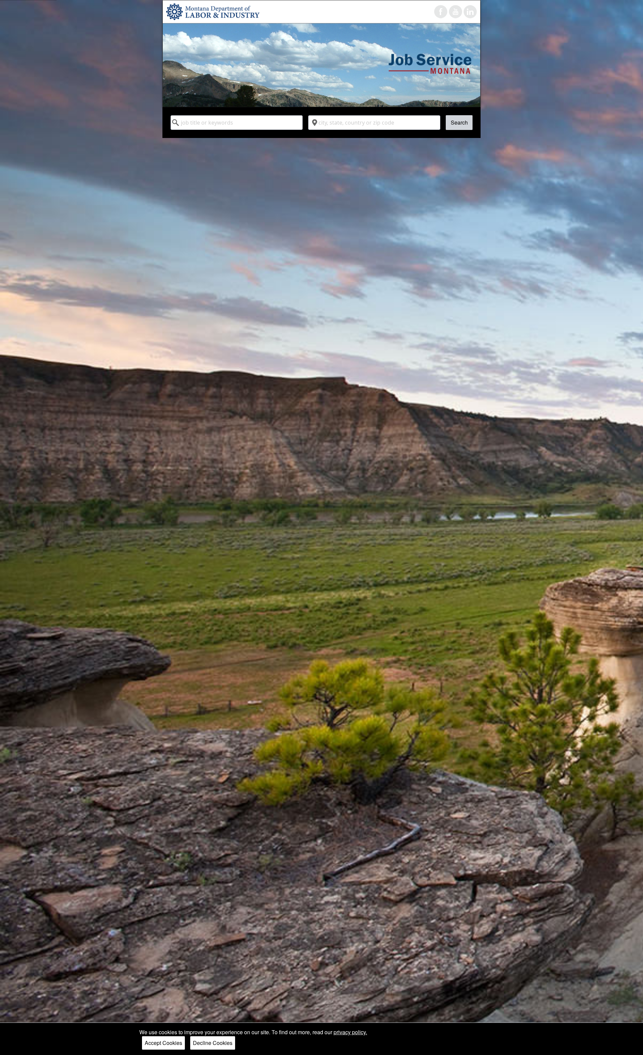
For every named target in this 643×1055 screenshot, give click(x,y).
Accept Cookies (163, 1043)
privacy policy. (350, 1032)
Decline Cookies (212, 1043)
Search (459, 122)
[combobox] (236, 122)
